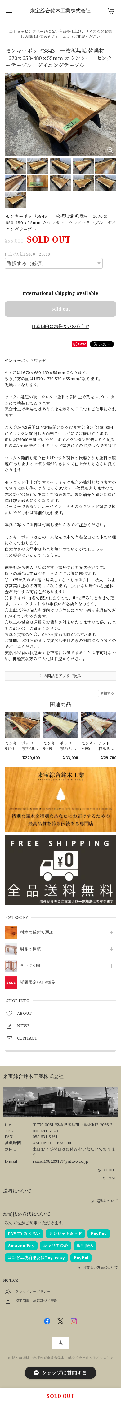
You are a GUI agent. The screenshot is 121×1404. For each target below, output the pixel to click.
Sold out (60, 309)
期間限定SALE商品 (37, 982)
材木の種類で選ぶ (36, 932)
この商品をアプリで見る (60, 675)
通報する (107, 693)
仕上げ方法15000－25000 (27, 254)
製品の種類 (30, 949)
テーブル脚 (30, 965)
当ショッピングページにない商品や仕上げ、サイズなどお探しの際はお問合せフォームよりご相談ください (60, 34)
